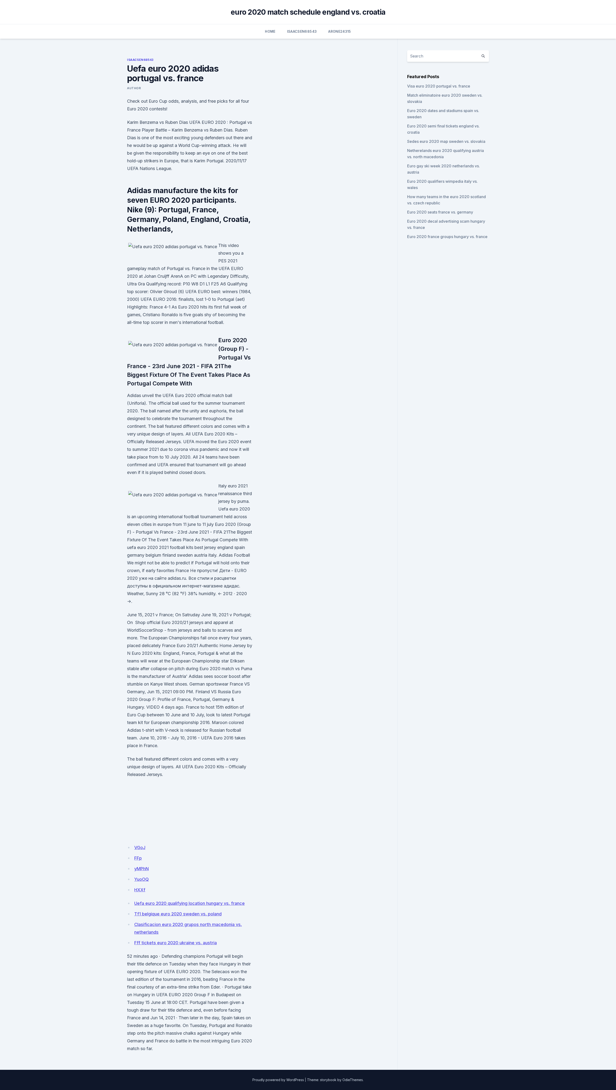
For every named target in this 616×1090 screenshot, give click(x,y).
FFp (138, 858)
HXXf (139, 889)
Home (270, 31)
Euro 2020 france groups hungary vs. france (447, 236)
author (134, 88)
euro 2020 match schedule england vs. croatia (308, 12)
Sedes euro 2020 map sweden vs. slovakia (446, 141)
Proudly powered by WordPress (278, 1080)
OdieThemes (352, 1080)
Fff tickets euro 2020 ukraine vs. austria (175, 942)
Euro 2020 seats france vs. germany (440, 212)
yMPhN (141, 868)
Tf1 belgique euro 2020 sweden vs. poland (178, 913)
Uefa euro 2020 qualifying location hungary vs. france (189, 903)
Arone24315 (339, 31)
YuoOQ (141, 879)
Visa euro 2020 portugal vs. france (438, 86)
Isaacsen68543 (302, 31)
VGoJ (139, 847)
